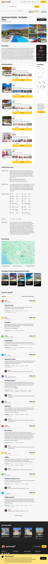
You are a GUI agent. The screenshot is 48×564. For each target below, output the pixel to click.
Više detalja (27, 72)
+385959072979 (40, 57)
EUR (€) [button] (33, 1)
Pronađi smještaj (37, 546)
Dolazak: (38, 81)
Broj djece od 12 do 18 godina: (44, 86)
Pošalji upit (22, 96)
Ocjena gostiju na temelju (33, 12)
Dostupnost (17, 94)
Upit (37, 91)
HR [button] (29, 1)
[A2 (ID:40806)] (13, 124)
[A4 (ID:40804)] (13, 157)
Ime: (37, 68)
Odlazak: (43, 81)
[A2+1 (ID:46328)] (13, 140)
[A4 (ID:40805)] (13, 107)
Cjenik (27, 94)
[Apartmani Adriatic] (15, 33)
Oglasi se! (43, 1)
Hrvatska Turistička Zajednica (27, 553)
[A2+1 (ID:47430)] (13, 75)
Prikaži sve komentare (18, 515)
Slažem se (43, 558)
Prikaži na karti (42, 19)
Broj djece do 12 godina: (41, 86)
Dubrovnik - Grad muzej (16, 553)
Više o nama (41, 59)
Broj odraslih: (38, 86)
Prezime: (43, 68)
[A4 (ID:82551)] (13, 91)
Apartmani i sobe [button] (24, 1)
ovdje (34, 559)
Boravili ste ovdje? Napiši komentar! (28, 296)
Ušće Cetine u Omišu (37, 553)
